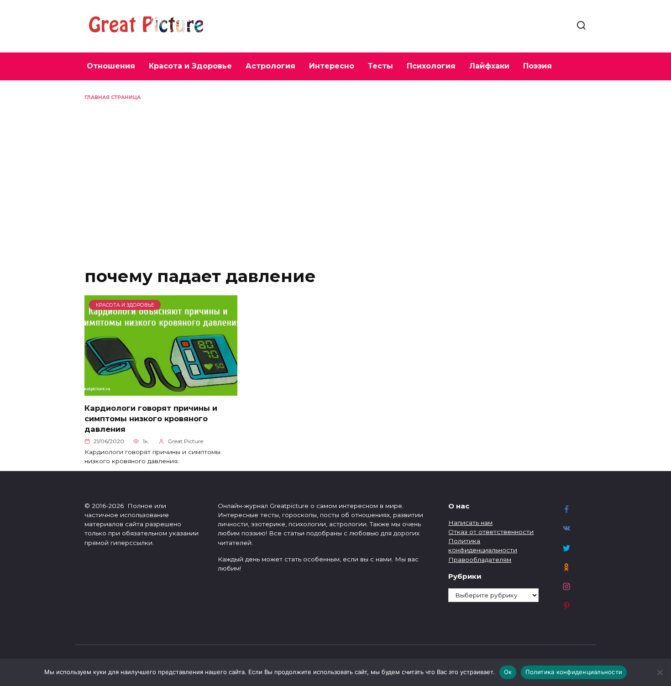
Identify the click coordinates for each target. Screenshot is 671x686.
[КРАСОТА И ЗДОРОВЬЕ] (160, 390)
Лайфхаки (489, 66)
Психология (431, 66)
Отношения (111, 66)
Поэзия (537, 66)
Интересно (331, 66)
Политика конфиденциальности (573, 672)
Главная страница (112, 97)
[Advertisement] (335, 170)
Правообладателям (479, 559)
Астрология (270, 66)
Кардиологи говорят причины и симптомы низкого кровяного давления (150, 418)
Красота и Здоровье (190, 66)
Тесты (380, 66)
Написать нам (470, 522)
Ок (508, 672)
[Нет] (659, 672)
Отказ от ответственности (491, 531)
